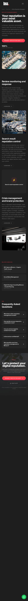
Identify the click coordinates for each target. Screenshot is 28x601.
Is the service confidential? (11, 336)
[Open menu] (22, 3)
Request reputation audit (12, 40)
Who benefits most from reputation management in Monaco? (11, 344)
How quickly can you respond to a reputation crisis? (12, 322)
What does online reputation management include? (12, 314)
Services (8, 9)
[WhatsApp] (24, 597)
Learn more (7, 106)
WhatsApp (15, 383)
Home (3, 9)
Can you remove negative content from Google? (11, 329)
